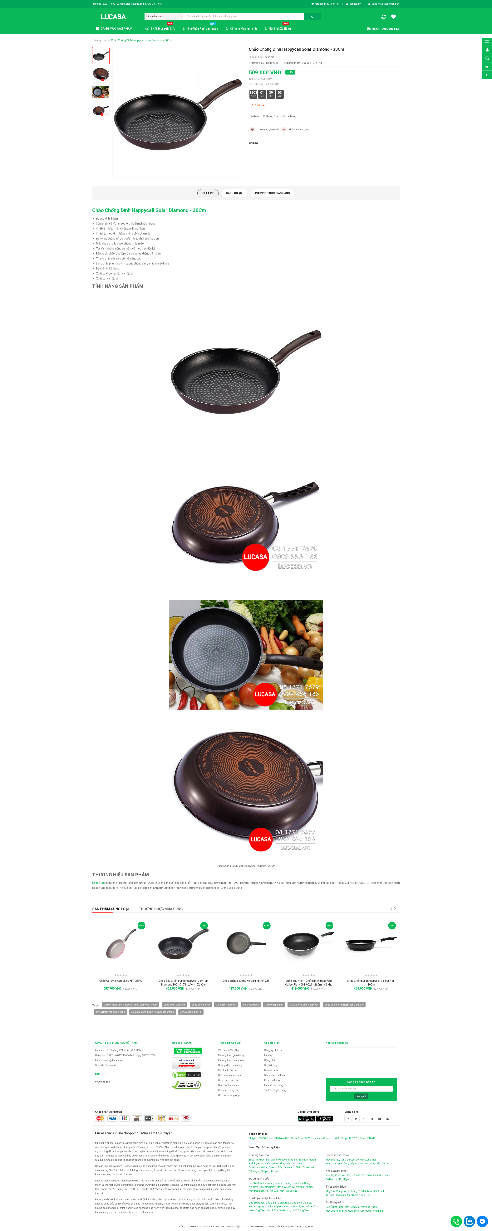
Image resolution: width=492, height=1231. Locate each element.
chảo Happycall (251, 1004)
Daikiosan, (298, 1163)
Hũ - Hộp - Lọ (345, 1179)
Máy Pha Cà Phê (288, 1190)
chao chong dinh (201, 1004)
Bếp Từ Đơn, (255, 1183)
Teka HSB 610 (367, 1138)
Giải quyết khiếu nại (228, 1085)
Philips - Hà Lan (269, 1171)
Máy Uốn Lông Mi (380, 1163)
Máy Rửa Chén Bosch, (279, 1210)
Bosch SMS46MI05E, (278, 1138)
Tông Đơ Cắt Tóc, (350, 1159)
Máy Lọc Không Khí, (336, 1210)
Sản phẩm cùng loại (110, 909)
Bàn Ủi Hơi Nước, (335, 1206)
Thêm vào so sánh (298, 129)
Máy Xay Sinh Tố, (286, 1186)
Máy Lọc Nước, (369, 1206)
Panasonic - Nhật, (258, 1167)
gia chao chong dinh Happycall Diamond (152, 1012)
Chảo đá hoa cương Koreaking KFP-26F (246, 980)
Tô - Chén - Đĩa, (343, 1175)
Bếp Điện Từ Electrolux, (278, 1202)
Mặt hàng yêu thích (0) (327, 3)
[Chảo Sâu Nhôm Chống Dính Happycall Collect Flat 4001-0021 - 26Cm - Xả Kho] (309, 944)
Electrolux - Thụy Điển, (279, 1163)
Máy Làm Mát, (352, 1206)
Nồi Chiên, (270, 1186)
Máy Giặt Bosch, (376, 1191)
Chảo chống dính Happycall (303, 1004)
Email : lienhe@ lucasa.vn (109, 1060)
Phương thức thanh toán (231, 1060)
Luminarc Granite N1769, (325, 1138)
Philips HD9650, (257, 1138)
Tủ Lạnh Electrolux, (336, 1195)
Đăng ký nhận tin (273, 1050)
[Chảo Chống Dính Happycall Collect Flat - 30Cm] (371, 944)
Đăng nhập (377, 3)
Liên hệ (268, 1055)
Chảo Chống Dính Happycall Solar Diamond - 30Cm (141, 40)
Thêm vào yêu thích (268, 129)
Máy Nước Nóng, (356, 1195)
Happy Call (98, 882)
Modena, (293, 1159)
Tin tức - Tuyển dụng (275, 1090)
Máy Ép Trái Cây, (305, 1186)
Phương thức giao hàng (272, 193)
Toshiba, (303, 1159)
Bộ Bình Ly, (331, 1179)
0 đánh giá (268, 57)
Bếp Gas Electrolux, (285, 1206)
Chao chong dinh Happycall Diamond (344, 1004)
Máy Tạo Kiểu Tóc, (360, 1163)
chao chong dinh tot (191, 1012)
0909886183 (390, 29)
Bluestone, (309, 1167)
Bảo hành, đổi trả (227, 1070)
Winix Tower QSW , (301, 1138)
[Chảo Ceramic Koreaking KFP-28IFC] (121, 944)
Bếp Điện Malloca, (302, 1202)
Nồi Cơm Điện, (256, 1186)
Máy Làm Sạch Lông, (337, 1163)
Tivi (368, 1195)
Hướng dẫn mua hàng (230, 1065)
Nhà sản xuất (271, 1070)
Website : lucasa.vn (105, 1065)
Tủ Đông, (353, 1191)
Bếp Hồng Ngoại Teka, (261, 1206)
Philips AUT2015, (350, 1138)
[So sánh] (383, 17)
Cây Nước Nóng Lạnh (372, 1210)
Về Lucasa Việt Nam (229, 1050)
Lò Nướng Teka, (257, 1210)
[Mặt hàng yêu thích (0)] (393, 17)
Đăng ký (394, 3)
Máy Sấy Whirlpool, (336, 1191)
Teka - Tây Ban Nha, (259, 1159)
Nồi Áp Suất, (272, 1190)
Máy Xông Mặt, (368, 1159)
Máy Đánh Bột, (257, 1190)
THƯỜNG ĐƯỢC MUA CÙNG (161, 909)
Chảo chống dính (274, 1004)
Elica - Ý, (262, 1163)
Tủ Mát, (362, 1191)
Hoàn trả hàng (272, 1080)
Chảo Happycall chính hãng (110, 1012)
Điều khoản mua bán (229, 1075)
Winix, (274, 1159)
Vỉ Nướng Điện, (289, 1183)
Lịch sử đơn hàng (273, 1085)
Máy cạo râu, (333, 1159)
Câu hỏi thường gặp (229, 1095)
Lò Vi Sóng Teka (301, 1210)
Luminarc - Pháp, (293, 1167)
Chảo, (369, 1175)
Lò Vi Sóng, (304, 1183)
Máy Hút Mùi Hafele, (307, 1206)
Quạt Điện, (354, 1210)
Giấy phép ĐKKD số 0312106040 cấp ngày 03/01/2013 (125, 1055)
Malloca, (283, 1159)
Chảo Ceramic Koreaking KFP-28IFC (120, 980)
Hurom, (313, 1159)
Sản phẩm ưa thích (274, 1075)
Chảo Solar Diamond (174, 1004)
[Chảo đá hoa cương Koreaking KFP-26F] (246, 944)
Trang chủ (100, 40)
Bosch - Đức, (276, 1167)
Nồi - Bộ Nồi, (358, 1175)
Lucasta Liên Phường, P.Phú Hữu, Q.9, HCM (118, 1050)
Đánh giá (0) (234, 193)
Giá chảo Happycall (226, 1004)
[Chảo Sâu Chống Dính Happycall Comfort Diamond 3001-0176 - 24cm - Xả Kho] (183, 944)
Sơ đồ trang (270, 1065)
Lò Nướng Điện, (271, 1183)
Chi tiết (208, 193)
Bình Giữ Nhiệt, (381, 1175)
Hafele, (253, 1163)
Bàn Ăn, (330, 1175)
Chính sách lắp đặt (228, 1080)
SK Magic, (254, 1171)
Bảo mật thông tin (228, 1090)
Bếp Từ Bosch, (257, 1202)
